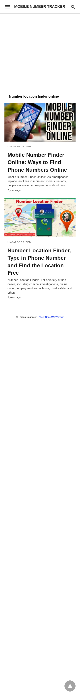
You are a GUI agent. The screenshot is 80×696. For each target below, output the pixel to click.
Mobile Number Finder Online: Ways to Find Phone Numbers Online (37, 162)
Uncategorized (19, 146)
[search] (73, 6)
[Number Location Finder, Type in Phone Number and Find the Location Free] (40, 217)
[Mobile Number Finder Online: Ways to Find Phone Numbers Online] (40, 122)
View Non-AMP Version (51, 317)
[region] (40, 51)
